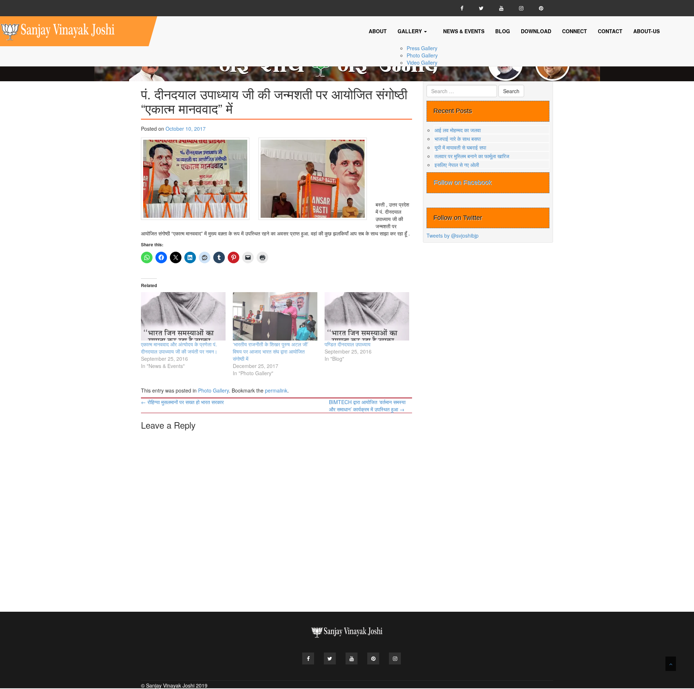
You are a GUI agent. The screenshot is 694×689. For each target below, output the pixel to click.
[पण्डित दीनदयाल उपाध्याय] (367, 316)
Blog (502, 31)
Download (536, 31)
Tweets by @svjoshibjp (453, 235)
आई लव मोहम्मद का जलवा (457, 130)
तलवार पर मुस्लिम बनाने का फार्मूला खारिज (471, 156)
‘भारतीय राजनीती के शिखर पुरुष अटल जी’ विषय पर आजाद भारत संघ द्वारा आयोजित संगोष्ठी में (270, 351)
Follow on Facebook (462, 182)
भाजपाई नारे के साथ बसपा (457, 138)
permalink (276, 390)
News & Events (463, 31)
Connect (574, 31)
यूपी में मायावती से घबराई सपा (460, 147)
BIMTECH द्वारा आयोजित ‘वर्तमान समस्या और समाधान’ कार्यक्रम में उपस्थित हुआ (367, 405)
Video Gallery (422, 62)
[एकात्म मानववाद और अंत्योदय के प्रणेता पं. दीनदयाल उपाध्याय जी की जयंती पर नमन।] (183, 316)
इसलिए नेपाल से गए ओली (456, 164)
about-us (646, 31)
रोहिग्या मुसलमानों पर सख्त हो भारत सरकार (182, 402)
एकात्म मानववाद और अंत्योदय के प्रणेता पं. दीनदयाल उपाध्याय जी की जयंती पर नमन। (179, 348)
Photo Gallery (422, 55)
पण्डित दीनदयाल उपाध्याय (347, 344)
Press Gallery (422, 48)
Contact (610, 31)
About (378, 31)
